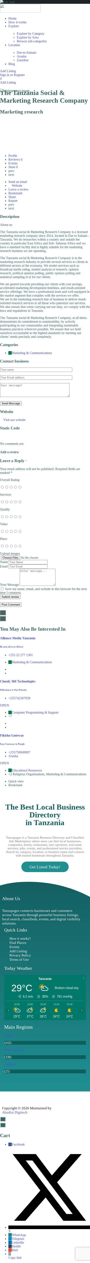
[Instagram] (25, 1098)
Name (4, 562)
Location (14, 45)
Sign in (5, 75)
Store (13, 167)
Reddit (16, 1246)
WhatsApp (19, 1235)
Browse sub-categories (32, 41)
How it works (17, 22)
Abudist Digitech (14, 1112)
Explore (13, 26)
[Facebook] (6, 1098)
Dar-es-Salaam (26, 52)
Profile (12, 155)
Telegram (18, 1238)
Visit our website (14, 420)
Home (12, 18)
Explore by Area (28, 37)
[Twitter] (16, 1098)
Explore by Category (30, 33)
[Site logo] (20, 11)
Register (19, 75)
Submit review (10, 596)
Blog (11, 64)
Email (4, 566)
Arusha (21, 56)
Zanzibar (22, 60)
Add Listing (8, 71)
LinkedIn (18, 1242)
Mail (15, 1250)
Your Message (9, 584)
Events (13, 163)
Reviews (15, 159)
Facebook (18, 1144)
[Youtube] (34, 1098)
